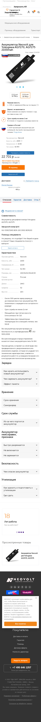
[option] (20, 69)
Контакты (7, 7)
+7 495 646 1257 (21, 667)
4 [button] (24, 533)
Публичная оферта (29, 696)
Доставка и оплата (20, 636)
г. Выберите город (32, 181)
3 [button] (23, 87)
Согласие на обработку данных (20, 703)
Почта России (7, 185)
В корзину (13, 168)
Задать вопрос (13, 248)
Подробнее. (18, 132)
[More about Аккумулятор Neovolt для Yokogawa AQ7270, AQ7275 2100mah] (12, 556)
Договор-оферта (20, 648)
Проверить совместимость (20, 153)
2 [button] (20, 87)
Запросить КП (20, 7)
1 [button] (17, 87)
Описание (7, 200)
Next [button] (39, 199)
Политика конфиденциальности (19, 700)
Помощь (20, 644)
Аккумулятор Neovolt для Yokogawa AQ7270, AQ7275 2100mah (29, 555)
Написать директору (20, 652)
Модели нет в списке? (14, 211)
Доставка (28, 200)
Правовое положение (11, 696)
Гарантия (17, 200)
